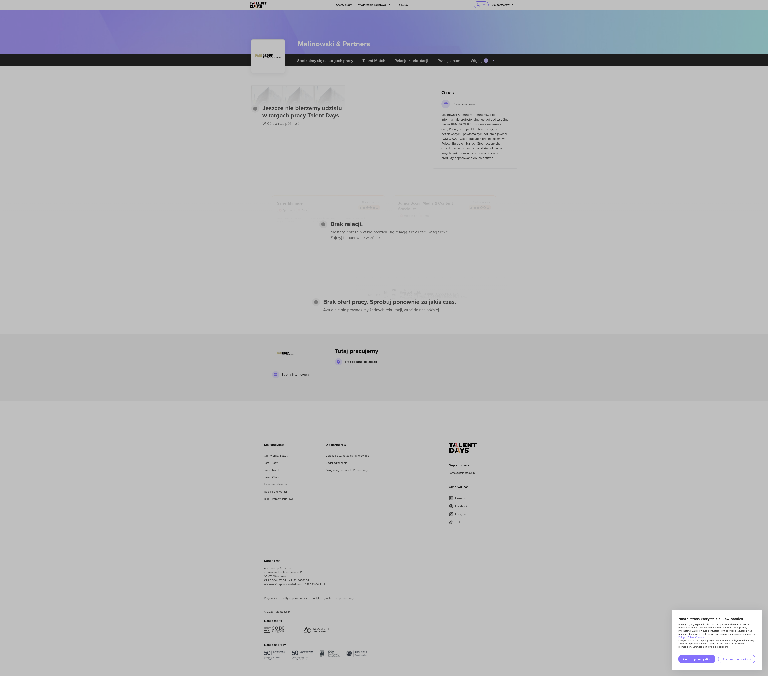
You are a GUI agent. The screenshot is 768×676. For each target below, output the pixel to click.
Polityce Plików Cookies (691, 637)
